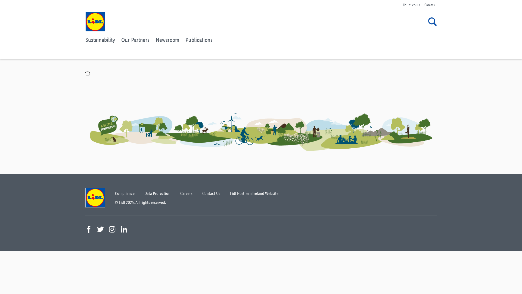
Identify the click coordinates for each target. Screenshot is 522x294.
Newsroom (167, 39)
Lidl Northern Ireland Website (254, 193)
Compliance (125, 193)
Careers (429, 5)
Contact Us (211, 193)
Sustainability (100, 39)
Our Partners (135, 39)
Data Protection (157, 193)
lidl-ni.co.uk (411, 5)
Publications (199, 39)
